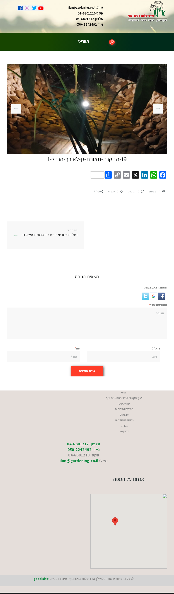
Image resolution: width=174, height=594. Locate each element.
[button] (161, 295)
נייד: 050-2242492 (84, 449)
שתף (97, 191)
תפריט (83, 41)
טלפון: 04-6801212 (83, 443)
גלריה (124, 426)
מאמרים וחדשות (124, 420)
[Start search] (112, 42)
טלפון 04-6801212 (89, 18)
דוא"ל (156, 348)
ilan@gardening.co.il (81, 8)
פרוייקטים (124, 403)
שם (78, 348)
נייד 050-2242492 (89, 24)
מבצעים (124, 415)
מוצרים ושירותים (124, 409)
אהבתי (113, 191)
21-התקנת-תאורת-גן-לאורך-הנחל (16, 108)
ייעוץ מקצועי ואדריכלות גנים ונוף (124, 398)
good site (41, 579)
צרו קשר (124, 431)
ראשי (124, 392)
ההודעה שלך (158, 305)
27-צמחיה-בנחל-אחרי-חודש (160, 109)
